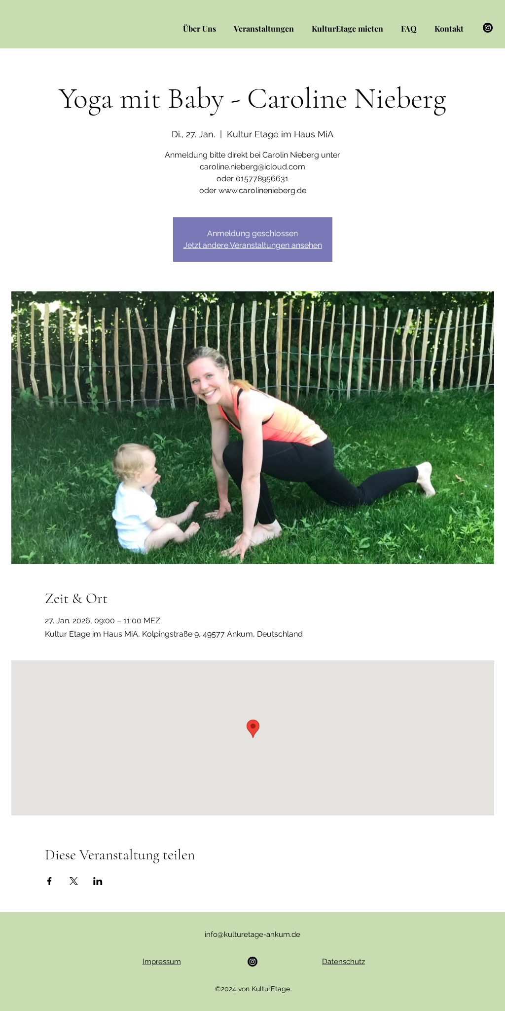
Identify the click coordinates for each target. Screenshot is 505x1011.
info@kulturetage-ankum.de (252, 934)
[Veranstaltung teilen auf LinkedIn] (98, 881)
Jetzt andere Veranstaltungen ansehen (252, 245)
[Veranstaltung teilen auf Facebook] (49, 881)
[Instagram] (488, 28)
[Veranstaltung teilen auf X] (73, 881)
